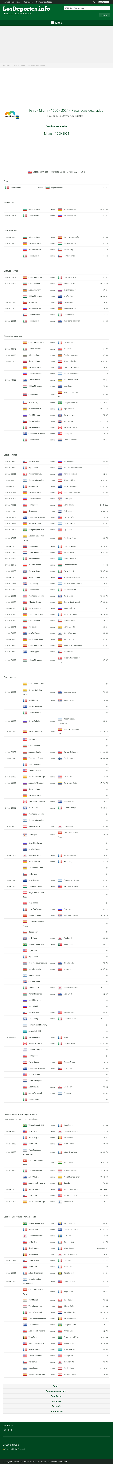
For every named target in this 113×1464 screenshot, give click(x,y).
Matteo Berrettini (70, 1018)
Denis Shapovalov (70, 427)
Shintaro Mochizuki (71, 1254)
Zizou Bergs (68, 1183)
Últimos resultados (44, 2)
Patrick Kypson (69, 1331)
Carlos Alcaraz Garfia (71, 237)
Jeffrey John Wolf (70, 1195)
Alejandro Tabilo (69, 620)
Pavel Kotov (68, 909)
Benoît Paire (68, 1266)
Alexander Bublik (70, 558)
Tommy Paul (68, 433)
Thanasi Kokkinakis (71, 1229)
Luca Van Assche (70, 546)
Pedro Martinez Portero (72, 1177)
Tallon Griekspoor (70, 440)
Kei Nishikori (68, 826)
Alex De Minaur (69, 296)
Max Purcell (68, 994)
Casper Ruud (68, 302)
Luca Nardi (68, 1260)
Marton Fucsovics (70, 565)
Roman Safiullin (69, 608)
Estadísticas (56, 1396)
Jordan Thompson (70, 486)
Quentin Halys (69, 1242)
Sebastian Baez (69, 523)
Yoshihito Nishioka (70, 987)
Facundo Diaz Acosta (71, 880)
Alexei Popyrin (69, 386)
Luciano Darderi (69, 1043)
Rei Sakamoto (69, 1362)
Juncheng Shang (70, 538)
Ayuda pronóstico (12, 2)
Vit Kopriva (68, 1068)
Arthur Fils (67, 1037)
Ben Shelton (68, 349)
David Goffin (68, 1137)
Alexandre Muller (70, 855)
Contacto (8, 1430)
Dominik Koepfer (70, 308)
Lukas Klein (68, 1087)
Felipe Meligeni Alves (71, 1337)
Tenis (15, 65)
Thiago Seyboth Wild (71, 402)
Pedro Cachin (68, 1093)
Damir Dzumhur (69, 1223)
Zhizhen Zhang (69, 1062)
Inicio (8, 65)
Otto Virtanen (68, 1201)
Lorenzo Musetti (70, 277)
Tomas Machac (69, 256)
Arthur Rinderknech (71, 1152)
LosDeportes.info (13, 9)
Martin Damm (69, 505)
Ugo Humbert (69, 409)
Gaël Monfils (68, 342)
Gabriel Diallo (68, 1300)
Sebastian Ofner (69, 480)
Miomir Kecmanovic (71, 915)
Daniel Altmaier (69, 639)
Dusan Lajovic (69, 700)
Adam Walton (69, 801)
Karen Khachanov (70, 290)
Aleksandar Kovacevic (71, 886)
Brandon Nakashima (71, 752)
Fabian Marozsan (70, 243)
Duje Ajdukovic (69, 1312)
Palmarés (56, 1406)
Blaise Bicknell (69, 1273)
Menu (58, 23)
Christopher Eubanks (71, 367)
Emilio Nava (68, 777)
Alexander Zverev (70, 209)
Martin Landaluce (70, 627)
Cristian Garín (69, 1306)
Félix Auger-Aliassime (72, 492)
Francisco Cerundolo (71, 373)
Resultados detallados (56, 1391)
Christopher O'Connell (72, 321)
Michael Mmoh (69, 1343)
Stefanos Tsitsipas (70, 474)
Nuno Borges (68, 944)
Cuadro (56, 1386)
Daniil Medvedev (70, 215)
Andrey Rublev (69, 461)
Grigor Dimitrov (57, 187)
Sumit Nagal (68, 1162)
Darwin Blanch (69, 1012)
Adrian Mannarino (70, 614)
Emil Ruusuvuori (70, 758)
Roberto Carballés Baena (73, 645)
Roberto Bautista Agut (72, 602)
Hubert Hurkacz (69, 283)
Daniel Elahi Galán (70, 783)
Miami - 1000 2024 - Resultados (33, 65)
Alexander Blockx (70, 1318)
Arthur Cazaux (69, 1248)
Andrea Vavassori (70, 589)
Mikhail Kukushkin (70, 1349)
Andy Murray (68, 421)
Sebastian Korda (70, 361)
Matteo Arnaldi (69, 314)
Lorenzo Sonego (70, 808)
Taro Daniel (68, 938)
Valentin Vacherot (70, 1170)
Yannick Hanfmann (71, 355)
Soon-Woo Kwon (70, 633)
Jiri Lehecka (68, 651)
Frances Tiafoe (69, 517)
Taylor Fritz (68, 529)
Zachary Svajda (69, 1281)
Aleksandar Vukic (70, 692)
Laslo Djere (68, 498)
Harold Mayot (68, 861)
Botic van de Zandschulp (73, 467)
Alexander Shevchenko (72, 577)
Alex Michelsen (69, 552)
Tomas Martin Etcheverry (73, 583)
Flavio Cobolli (69, 571)
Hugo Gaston (68, 1291)
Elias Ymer (67, 1236)
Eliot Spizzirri (68, 1355)
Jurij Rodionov (69, 1368)
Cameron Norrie (69, 415)
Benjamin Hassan (70, 1374)
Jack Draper (68, 511)
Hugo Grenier (68, 1125)
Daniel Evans (68, 596)
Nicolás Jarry (68, 249)
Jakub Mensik (69, 1144)
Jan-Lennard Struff (71, 380)
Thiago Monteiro (70, 1324)
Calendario (28, 2)
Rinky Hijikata (69, 963)
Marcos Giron (68, 969)
